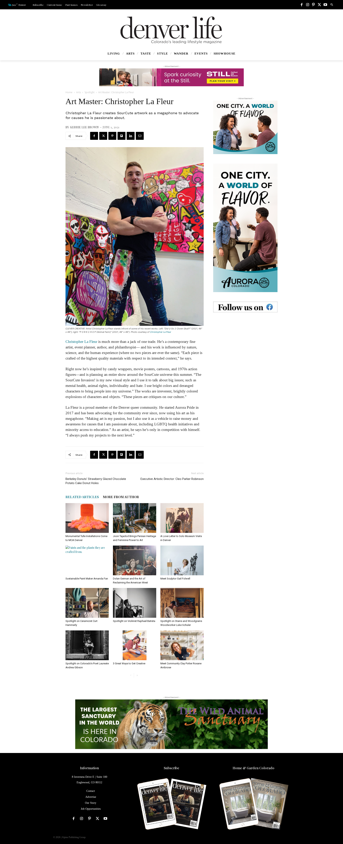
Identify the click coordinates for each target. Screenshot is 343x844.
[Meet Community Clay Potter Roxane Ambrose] (182, 645)
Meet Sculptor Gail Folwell (175, 578)
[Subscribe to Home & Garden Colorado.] (253, 804)
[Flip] (121, 136)
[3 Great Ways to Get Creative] (134, 645)
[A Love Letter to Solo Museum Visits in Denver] (182, 518)
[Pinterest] (313, 5)
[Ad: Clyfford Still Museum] (171, 77)
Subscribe (171, 768)
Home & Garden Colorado (253, 768)
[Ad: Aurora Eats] (245, 127)
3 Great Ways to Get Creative (129, 663)
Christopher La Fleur (160, 332)
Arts (78, 92)
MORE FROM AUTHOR (121, 497)
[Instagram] (307, 5)
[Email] (140, 136)
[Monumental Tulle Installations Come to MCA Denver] (87, 518)
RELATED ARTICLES (82, 497)
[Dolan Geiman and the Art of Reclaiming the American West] (134, 560)
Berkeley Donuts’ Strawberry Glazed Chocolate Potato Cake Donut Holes (96, 481)
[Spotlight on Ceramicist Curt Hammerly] (87, 603)
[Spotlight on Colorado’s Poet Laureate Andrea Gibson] (87, 645)
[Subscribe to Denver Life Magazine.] (171, 804)
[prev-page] (130, 675)
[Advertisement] (245, 346)
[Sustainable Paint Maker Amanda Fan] (87, 560)
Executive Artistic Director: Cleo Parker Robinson (172, 479)
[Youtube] (325, 5)
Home (69, 92)
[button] (331, 4)
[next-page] (137, 675)
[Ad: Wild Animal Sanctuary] (171, 724)
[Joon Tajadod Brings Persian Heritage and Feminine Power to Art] (134, 518)
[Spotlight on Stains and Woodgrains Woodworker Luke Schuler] (182, 603)
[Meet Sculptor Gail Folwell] (182, 560)
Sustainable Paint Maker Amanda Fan (87, 578)
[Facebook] (301, 5)
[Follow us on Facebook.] (245, 307)
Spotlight (89, 92)
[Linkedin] (131, 136)
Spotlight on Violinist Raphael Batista (134, 621)
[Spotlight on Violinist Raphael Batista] (134, 603)
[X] (319, 5)
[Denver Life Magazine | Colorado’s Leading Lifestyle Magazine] (171, 30)
